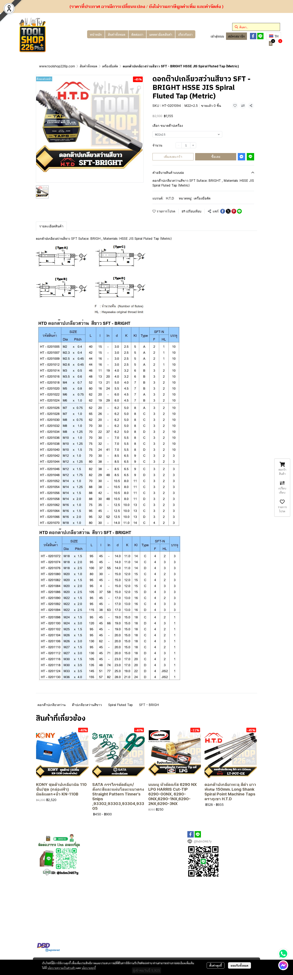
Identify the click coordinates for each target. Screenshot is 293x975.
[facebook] (253, 36)
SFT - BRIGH (149, 705)
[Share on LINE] (239, 211)
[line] (260, 36)
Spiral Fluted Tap (120, 705)
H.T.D (170, 198)
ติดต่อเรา (137, 34)
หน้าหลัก (96, 34)
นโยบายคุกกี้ (89, 968)
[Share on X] (228, 211)
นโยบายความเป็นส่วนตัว (61, 968)
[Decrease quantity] (178, 145)
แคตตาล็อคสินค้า (160, 34)
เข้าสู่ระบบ (217, 36)
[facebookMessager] (283, 965)
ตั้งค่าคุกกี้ (215, 965)
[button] (256, 27)
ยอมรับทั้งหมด (239, 965)
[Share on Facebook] (222, 211)
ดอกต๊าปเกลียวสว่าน (51, 705)
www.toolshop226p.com (57, 66)
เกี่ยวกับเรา (185, 34)
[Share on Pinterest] (233, 211)
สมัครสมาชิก (236, 36)
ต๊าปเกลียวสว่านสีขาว (87, 705)
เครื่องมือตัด (110, 66)
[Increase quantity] (193, 145)
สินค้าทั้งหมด (116, 34)
